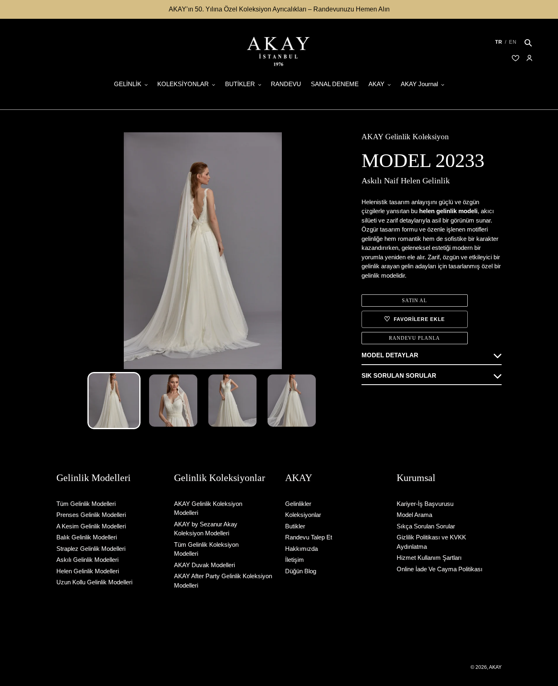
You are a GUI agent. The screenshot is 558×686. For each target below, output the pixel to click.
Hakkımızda (301, 548)
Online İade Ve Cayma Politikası (439, 569)
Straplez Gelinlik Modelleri (90, 548)
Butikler (295, 526)
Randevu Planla (414, 338)
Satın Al (414, 300)
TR (498, 42)
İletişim (294, 559)
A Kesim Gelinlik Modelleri (91, 526)
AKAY (495, 667)
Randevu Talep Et (308, 537)
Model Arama (414, 514)
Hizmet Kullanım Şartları (429, 557)
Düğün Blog (300, 571)
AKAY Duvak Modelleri (204, 564)
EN (513, 42)
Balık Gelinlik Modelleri (86, 537)
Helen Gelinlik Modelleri (87, 571)
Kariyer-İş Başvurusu (425, 503)
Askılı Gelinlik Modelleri (87, 559)
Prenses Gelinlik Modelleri (91, 514)
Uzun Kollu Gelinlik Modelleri (94, 582)
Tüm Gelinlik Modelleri (86, 503)
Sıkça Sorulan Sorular (426, 526)
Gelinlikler (298, 503)
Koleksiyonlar (303, 514)
